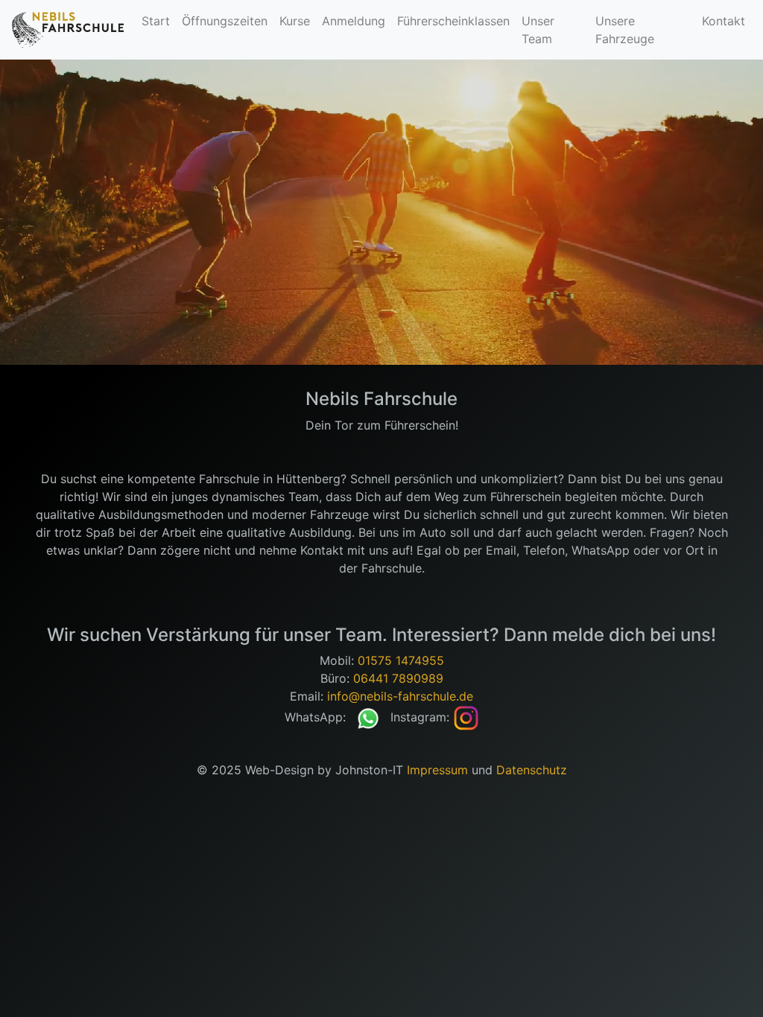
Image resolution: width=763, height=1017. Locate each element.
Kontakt (723, 20)
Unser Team (538, 29)
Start (156, 20)
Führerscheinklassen (453, 20)
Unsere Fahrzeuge (624, 29)
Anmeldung (353, 20)
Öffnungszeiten (224, 20)
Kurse (294, 20)
